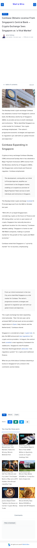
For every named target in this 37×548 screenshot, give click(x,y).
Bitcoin (5, 14)
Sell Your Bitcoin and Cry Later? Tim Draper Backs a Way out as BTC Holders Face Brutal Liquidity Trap (10, 479)
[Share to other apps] (27, 422)
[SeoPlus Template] (9, 544)
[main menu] (2, 4)
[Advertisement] (18, 62)
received (29, 201)
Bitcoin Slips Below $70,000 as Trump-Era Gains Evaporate (26, 476)
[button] (9, 422)
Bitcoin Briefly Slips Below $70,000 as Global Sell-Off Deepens (27, 503)
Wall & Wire (18, 4)
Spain (15, 324)
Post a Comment (10, 523)
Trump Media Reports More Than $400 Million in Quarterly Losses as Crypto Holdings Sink (26, 452)
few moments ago (8, 445)
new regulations (24, 336)
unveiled (8, 343)
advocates (25, 349)
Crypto (16, 414)
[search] (34, 4)
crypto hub (28, 333)
